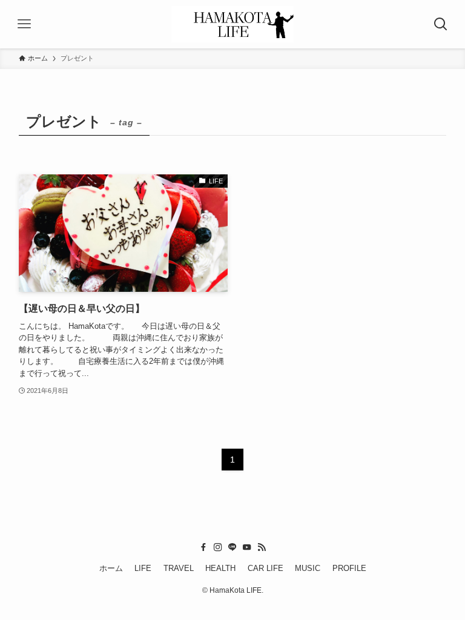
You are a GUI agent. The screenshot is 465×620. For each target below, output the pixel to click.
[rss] (261, 547)
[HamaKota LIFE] (232, 24)
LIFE (142, 568)
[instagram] (218, 547)
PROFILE (349, 568)
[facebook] (203, 547)
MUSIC (307, 568)
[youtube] (247, 547)
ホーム (111, 568)
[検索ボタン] (441, 24)
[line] (232, 547)
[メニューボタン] (24, 24)
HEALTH (220, 568)
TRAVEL (178, 568)
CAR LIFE (265, 568)
